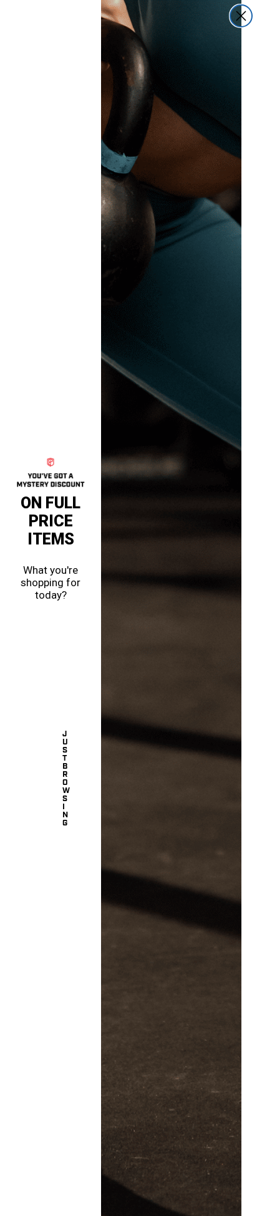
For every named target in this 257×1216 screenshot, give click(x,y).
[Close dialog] (241, 16)
